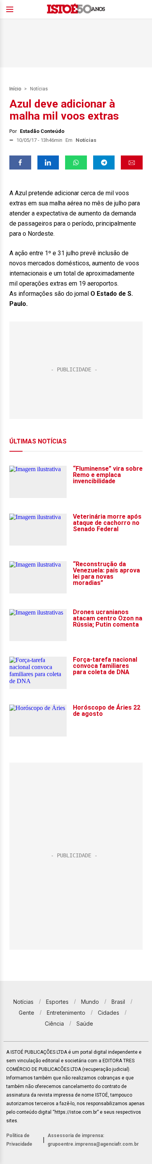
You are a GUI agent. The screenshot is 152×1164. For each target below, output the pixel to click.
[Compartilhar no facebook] (20, 162)
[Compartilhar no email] (132, 162)
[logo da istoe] (76, 10)
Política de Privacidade (19, 1140)
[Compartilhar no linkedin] (48, 162)
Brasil (118, 1001)
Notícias (39, 89)
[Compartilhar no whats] (76, 162)
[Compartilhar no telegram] (104, 162)
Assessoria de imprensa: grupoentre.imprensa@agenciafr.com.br (93, 1140)
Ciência (54, 1023)
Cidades (108, 1012)
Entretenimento (66, 1012)
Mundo (90, 1001)
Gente (26, 1012)
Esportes (57, 1001)
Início (15, 89)
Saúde (84, 1023)
